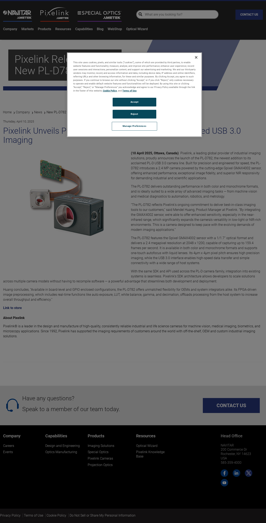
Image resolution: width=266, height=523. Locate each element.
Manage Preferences (134, 126)
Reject (134, 114)
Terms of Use (129, 90)
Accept (134, 101)
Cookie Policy (110, 90)
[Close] (196, 57)
